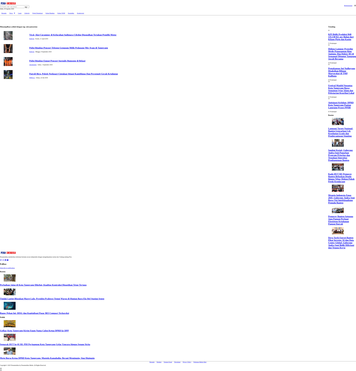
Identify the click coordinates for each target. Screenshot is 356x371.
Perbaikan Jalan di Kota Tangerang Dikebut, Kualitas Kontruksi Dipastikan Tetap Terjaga (43, 285)
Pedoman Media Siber (199, 362)
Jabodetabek (33, 65)
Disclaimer (177, 362)
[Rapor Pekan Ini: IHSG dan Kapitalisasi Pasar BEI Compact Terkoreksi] (10, 309)
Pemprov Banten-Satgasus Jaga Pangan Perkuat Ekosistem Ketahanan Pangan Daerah (340, 220)
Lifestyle (26, 13)
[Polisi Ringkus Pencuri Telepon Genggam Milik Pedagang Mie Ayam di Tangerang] (8, 52)
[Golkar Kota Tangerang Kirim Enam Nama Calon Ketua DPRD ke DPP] (10, 327)
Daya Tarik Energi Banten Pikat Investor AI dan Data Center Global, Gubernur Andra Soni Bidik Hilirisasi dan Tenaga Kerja (341, 242)
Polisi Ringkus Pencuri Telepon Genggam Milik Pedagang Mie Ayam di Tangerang (68, 48)
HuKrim (31, 39)
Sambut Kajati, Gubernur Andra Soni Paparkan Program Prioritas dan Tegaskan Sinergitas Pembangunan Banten (340, 155)
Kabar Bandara (50, 13)
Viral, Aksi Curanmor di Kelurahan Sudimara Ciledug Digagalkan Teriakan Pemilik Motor (73, 35)
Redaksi (159, 362)
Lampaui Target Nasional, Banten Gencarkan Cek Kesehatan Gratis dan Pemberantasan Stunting (340, 132)
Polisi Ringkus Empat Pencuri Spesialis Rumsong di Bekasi (57, 61)
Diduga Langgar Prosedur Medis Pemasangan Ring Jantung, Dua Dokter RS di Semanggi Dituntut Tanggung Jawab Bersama (342, 54)
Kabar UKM (61, 13)
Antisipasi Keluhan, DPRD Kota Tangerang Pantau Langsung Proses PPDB (341, 105)
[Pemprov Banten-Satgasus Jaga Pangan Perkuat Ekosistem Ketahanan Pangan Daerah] (338, 212)
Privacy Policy (187, 362)
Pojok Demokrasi (37, 13)
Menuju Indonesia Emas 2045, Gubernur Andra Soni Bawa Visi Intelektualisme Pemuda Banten (341, 199)
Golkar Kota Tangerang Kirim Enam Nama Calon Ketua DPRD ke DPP (34, 330)
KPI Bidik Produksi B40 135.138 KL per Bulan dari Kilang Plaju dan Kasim (341, 37)
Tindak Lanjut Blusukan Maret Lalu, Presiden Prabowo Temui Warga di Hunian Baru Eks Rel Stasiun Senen (52, 298)
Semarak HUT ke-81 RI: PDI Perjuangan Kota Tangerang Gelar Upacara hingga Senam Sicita (45, 344)
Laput (19, 13)
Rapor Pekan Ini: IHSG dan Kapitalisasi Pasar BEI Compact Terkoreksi (34, 313)
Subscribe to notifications (7, 268)
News (11, 13)
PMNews (32, 78)
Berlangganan (348, 5)
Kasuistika (71, 13)
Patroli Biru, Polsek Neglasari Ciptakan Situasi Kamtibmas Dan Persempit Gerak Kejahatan (73, 74)
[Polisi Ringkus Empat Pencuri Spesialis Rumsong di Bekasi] (8, 65)
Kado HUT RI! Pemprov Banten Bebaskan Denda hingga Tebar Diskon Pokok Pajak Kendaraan (341, 178)
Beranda (3, 13)
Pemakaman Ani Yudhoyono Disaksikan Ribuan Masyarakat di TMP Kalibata (341, 72)
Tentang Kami (168, 362)
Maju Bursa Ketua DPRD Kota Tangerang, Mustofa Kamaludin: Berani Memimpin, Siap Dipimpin (47, 358)
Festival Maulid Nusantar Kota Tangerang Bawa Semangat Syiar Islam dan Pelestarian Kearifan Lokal (341, 89)
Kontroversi (80, 13)
